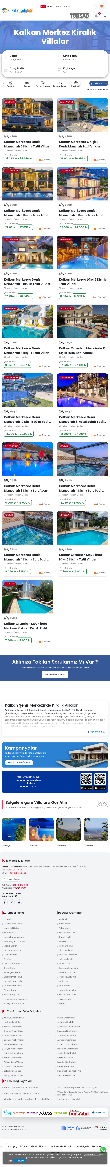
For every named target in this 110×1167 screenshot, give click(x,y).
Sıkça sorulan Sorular (13, 923)
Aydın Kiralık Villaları (66, 1022)
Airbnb (62, 1003)
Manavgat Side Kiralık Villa (69, 1071)
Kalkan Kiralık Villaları (13, 1057)
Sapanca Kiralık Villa (66, 1075)
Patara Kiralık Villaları (13, 1062)
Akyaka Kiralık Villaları (66, 1040)
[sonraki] (105, 804)
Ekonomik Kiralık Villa (68, 968)
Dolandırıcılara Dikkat (13, 981)
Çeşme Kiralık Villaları (13, 1031)
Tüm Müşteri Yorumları (14, 941)
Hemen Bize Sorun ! (55, 674)
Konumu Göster (13, 879)
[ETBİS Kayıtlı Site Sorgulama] (100, 1128)
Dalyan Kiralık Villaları (13, 1048)
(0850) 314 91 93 (20, 885)
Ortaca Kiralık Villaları (67, 1044)
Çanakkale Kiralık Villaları (68, 1026)
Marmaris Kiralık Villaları (14, 1044)
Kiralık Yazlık (64, 923)
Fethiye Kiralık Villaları (13, 1053)
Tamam (20, 1160)
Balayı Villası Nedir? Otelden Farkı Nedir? (22, 1093)
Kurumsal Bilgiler (11, 928)
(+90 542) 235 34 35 (16, 873)
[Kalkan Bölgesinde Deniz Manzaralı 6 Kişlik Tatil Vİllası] (82, 115)
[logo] (17, 10)
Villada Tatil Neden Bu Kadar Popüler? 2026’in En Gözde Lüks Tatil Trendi (82, 1093)
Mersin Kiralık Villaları (13, 1026)
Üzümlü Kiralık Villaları (13, 1066)
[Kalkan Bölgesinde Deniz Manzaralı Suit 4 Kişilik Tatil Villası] (82, 459)
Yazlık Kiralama (66, 946)
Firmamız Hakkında (12, 950)
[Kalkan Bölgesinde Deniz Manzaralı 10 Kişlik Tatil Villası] (27, 390)
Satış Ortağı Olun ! (12, 994)
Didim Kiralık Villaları (13, 1035)
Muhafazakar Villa (67, 932)
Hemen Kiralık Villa (67, 990)
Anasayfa (8, 932)
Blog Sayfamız (10, 954)
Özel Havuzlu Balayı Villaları (69, 1099)
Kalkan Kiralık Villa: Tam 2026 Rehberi (21, 1087)
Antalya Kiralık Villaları (14, 1017)
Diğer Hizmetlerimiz (13, 977)
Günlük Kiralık (65, 937)
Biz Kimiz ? (8, 919)
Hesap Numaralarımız (14, 937)
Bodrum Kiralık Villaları (14, 1040)
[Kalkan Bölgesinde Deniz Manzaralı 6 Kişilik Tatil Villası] (82, 183)
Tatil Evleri (63, 981)
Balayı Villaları (65, 928)
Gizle (10, 1160)
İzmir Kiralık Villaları (12, 1022)
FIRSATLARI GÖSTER (19, 762)
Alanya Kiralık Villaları (13, 1075)
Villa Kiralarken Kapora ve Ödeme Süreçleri (77, 1087)
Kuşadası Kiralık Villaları (67, 1031)
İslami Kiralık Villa (66, 950)
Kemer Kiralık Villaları (66, 1066)
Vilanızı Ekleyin (10, 946)
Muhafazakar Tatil (67, 994)
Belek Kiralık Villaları (12, 1071)
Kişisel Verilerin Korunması (16, 999)
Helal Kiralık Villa (66, 959)
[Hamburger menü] (105, 15)
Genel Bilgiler (10, 968)
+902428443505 (20, 888)
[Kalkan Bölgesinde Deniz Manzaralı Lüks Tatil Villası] (27, 115)
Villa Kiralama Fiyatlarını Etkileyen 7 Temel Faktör (26, 1099)
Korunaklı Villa (65, 999)
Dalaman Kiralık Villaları (67, 1048)
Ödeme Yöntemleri (13, 963)
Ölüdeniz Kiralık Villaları (67, 1053)
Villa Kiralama (65, 941)
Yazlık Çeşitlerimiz (12, 972)
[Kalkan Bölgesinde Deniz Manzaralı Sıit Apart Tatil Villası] (27, 459)
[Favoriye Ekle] (48, 102)
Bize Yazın (8, 959)
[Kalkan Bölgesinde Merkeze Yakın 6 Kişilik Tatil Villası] (82, 252)
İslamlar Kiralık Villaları (67, 1062)
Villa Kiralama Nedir (13, 985)
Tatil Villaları (64, 985)
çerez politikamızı (92, 1154)
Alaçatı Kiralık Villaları (66, 1035)
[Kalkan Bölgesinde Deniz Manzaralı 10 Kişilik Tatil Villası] (82, 390)
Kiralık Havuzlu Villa (67, 977)
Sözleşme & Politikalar (14, 1003)
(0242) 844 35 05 (14, 869)
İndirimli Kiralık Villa (67, 972)
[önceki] (99, 804)
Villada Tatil (64, 963)
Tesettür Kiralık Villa (68, 954)
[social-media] (5, 902)
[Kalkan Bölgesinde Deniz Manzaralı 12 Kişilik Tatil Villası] (82, 321)
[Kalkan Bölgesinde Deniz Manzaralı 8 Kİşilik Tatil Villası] (27, 252)
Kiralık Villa (63, 919)
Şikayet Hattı (10, 990)
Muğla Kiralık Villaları (66, 1017)
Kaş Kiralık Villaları (65, 1057)
